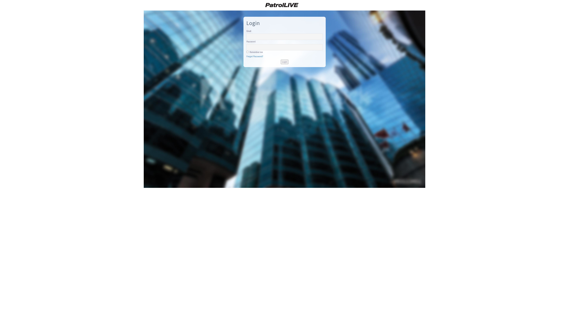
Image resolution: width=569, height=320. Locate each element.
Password (250, 41)
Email (248, 31)
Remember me (256, 52)
